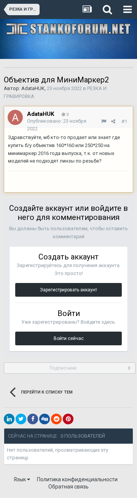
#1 (124, 121)
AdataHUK (33, 88)
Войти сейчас (69, 338)
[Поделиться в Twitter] (21, 419)
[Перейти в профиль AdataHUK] (15, 117)
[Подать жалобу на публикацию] (103, 121)
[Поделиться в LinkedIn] (9, 419)
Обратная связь (68, 487)
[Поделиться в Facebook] (32, 419)
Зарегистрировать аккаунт (68, 289)
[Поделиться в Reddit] (56, 419)
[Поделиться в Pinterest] (68, 419)
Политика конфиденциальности (77, 479)
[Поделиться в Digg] (44, 419)
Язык (20, 479)
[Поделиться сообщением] (113, 121)
